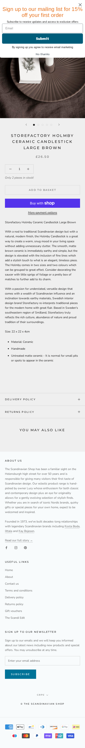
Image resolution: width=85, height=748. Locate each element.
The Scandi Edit (15, 618)
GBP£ (41, 694)
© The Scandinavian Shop (43, 703)
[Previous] (26, 125)
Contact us (12, 584)
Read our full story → (19, 540)
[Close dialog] (80, 4)
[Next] (59, 125)
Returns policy (19, 411)
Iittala (8, 531)
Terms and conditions (18, 590)
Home (9, 570)
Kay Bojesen (26, 531)
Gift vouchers (13, 611)
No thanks (43, 54)
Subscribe (20, 674)
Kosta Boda (72, 526)
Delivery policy (20, 399)
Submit (42, 38)
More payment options (42, 213)
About (9, 577)
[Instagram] (15, 547)
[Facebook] (6, 547)
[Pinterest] (25, 547)
